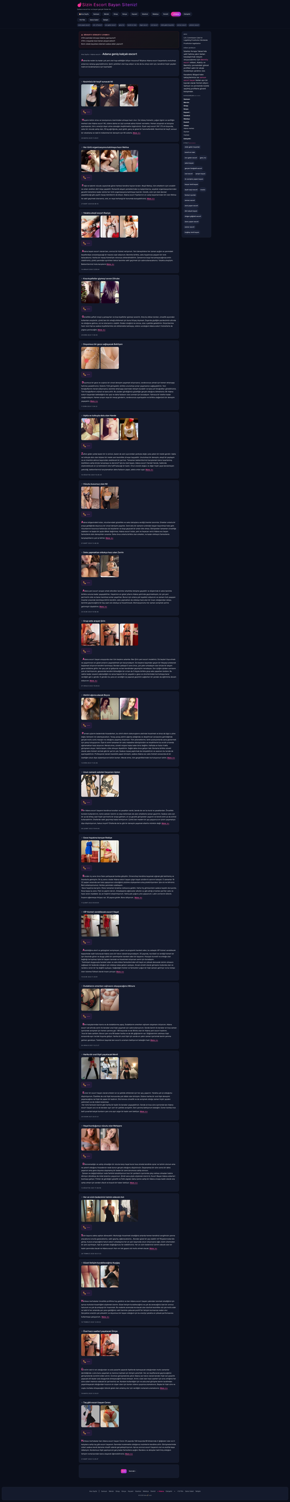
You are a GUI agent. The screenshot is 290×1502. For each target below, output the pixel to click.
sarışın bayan (200, 174)
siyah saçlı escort (191, 190)
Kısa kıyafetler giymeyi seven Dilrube (101, 278)
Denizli (165, 14)
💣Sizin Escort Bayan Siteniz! (107, 4)
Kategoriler (192, 95)
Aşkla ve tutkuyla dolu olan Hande (99, 415)
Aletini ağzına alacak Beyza (96, 695)
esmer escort (189, 227)
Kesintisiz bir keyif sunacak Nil (98, 81)
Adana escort (95, 54)
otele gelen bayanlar (167, 25)
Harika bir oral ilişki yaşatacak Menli (100, 1054)
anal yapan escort (84, 25)
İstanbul (145, 14)
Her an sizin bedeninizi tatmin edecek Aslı (103, 1197)
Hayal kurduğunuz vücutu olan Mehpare (102, 1126)
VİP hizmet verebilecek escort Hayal (101, 912)
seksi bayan (189, 163)
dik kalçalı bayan (191, 211)
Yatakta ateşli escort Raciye (96, 213)
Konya (124, 14)
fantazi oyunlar (190, 195)
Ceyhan (186, 135)
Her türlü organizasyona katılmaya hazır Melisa (106, 147)
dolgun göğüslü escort (193, 216)
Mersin (106, 14)
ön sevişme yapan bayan (194, 179)
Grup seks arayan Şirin (94, 621)
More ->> (136, 133)
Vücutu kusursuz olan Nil (95, 484)
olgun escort (144, 25)
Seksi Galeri (94, 20)
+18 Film (82, 20)
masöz (202, 190)
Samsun (96, 14)
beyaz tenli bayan (191, 184)
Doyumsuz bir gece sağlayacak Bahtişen (103, 344)
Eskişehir (187, 14)
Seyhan (186, 132)
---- (88, 112)
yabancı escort (194, 25)
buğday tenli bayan (192, 232)
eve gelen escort (110, 25)
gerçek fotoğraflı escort (193, 168)
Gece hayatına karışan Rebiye (97, 837)
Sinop (116, 14)
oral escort (154, 25)
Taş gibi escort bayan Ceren (97, 1402)
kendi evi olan (132, 25)
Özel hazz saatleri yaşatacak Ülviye (100, 1331)
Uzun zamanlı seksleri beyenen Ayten (101, 772)
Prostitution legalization (192, 43)
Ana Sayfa (85, 54)
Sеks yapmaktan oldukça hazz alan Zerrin (103, 552)
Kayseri (134, 14)
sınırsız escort (181, 25)
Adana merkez (189, 128)
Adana (176, 14)
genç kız (121, 25)
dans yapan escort (191, 222)
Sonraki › (132, 1471)
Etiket (190, 143)
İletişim (105, 20)
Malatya (155, 14)
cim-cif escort (97, 25)
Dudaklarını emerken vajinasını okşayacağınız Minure (109, 986)
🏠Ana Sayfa (84, 14)
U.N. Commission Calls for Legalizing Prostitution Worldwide (196, 39)
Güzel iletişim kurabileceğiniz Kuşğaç (101, 1263)
